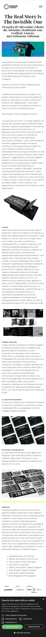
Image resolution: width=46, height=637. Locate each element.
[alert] (23, 617)
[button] (23, 633)
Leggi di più (14, 611)
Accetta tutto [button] (12, 627)
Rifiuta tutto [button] (34, 627)
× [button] (43, 599)
